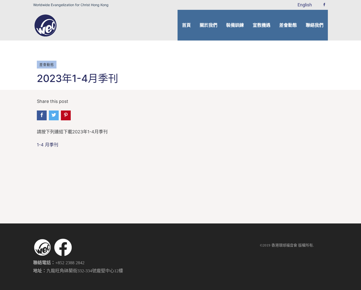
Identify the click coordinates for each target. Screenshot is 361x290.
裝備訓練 (235, 25)
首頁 (186, 25)
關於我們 (208, 25)
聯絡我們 (314, 25)
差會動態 (288, 25)
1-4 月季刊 (47, 144)
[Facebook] (324, 5)
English (305, 4)
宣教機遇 (261, 25)
